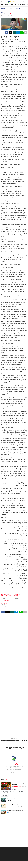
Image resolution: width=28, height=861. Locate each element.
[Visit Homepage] (11, 1)
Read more (5, 795)
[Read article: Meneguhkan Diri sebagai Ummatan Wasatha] (3, 800)
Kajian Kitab (21, 4)
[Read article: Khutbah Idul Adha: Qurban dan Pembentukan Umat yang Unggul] (3, 806)
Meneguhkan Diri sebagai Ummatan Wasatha (15, 799)
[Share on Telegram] (18, 32)
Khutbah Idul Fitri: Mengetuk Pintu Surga (6, 594)
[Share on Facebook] (6, 32)
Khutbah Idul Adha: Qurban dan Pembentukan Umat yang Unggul (6, 602)
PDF (2, 4)
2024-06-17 (10, 801)
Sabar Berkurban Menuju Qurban (15, 810)
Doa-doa (13, 4)
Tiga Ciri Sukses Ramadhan (17, 594)
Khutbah (4, 783)
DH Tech (5, 857)
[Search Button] (26, 1)
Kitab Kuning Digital (9, 13)
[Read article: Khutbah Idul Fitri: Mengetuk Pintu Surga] (6, 786)
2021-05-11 (24, 786)
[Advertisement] (14, 674)
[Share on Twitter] (10, 32)
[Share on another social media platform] (25, 32)
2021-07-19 (10, 812)
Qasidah (7, 4)
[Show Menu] (1, 1)
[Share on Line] (21, 32)
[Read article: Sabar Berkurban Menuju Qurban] (3, 812)
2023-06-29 (10, 807)
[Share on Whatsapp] (14, 32)
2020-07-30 (18, 13)
